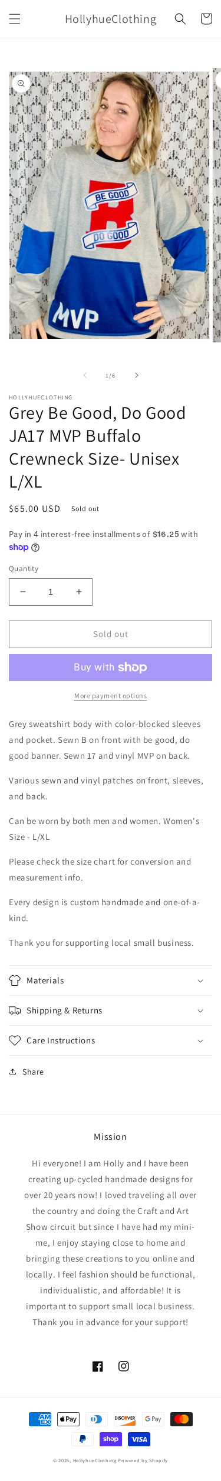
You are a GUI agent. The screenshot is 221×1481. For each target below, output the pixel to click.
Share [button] (33, 1071)
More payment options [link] (110, 695)
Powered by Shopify (143, 1460)
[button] (15, 19)
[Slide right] (137, 375)
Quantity (23, 568)
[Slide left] (85, 375)
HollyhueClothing (95, 1460)
